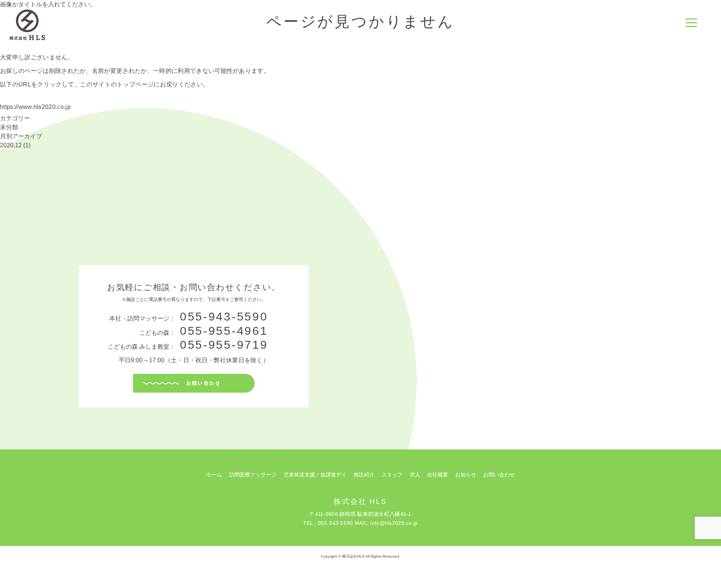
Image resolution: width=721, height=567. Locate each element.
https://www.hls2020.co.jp (35, 107)
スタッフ (392, 475)
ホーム (214, 475)
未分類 (9, 127)
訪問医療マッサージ (252, 475)
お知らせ (465, 475)
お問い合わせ (203, 383)
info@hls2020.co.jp (394, 523)
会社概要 (437, 475)
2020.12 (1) (15, 145)
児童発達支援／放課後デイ (315, 475)
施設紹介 (363, 475)
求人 (415, 475)
